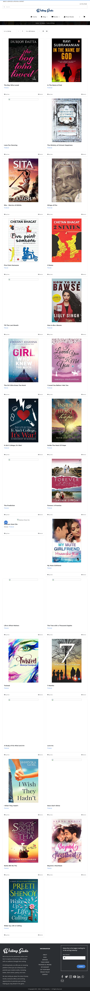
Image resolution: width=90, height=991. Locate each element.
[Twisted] (23, 661)
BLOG (45, 957)
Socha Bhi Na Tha (10, 866)
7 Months (50, 685)
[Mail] (62, 980)
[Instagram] (70, 976)
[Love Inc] (66, 721)
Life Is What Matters (11, 625)
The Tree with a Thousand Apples (59, 625)
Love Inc (50, 745)
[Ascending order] (22, 31)
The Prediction (9, 505)
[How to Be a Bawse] (66, 300)
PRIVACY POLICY (45, 972)
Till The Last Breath (11, 325)
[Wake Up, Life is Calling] (23, 901)
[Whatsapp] (83, 976)
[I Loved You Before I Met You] (66, 360)
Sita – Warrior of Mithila (12, 205)
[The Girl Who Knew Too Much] (23, 360)
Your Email (66, 954)
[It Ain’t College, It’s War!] (23, 420)
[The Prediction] (23, 480)
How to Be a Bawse (54, 325)
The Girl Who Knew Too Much (15, 385)
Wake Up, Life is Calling (13, 926)
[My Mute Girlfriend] (66, 541)
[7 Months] (66, 661)
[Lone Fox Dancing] (23, 120)
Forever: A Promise (54, 505)
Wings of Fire (52, 205)
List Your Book (83, 4)
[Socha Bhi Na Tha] (23, 841)
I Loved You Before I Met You (57, 385)
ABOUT (4, 1)
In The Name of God (54, 85)
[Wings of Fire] (66, 180)
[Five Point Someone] (23, 240)
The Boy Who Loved (11, 85)
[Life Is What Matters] (23, 601)
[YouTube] (74, 976)
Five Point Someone (11, 265)
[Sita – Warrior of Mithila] (23, 180)
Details (41, 94)
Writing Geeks (46, 989)
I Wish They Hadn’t (11, 806)
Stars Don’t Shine (53, 806)
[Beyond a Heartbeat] (66, 841)
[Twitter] (66, 976)
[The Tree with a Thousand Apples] (66, 601)
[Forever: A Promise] (66, 480)
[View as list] (46, 31)
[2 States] (66, 240)
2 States (50, 265)
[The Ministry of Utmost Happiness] (66, 120)
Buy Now (7, 94)
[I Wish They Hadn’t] (23, 781)
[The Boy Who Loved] (23, 60)
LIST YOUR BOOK (45, 969)
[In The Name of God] (66, 60)
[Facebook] (62, 976)
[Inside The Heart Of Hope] (66, 420)
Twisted (7, 685)
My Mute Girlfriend (54, 565)
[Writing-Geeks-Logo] (45, 9)
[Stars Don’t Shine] (66, 781)
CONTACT (21, 1)
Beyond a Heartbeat (54, 866)
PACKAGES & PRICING (45, 964)
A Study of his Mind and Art (14, 745)
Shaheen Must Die (10, 524)
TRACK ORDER (45, 962)
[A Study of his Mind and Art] (23, 721)
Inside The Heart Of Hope (56, 445)
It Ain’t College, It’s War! (13, 445)
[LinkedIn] (78, 976)
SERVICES (10, 1)
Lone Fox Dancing (10, 145)
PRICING (16, 1)
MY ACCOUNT (45, 967)
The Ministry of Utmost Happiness (60, 145)
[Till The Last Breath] (23, 300)
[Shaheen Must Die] (23, 520)
